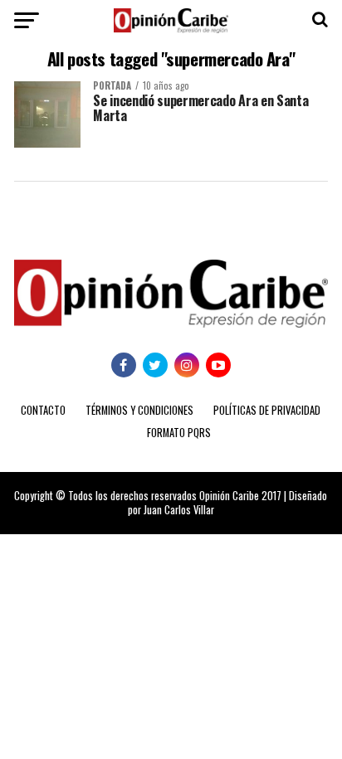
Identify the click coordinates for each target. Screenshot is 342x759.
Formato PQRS (179, 432)
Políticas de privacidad (266, 410)
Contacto (43, 410)
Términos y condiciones (139, 410)
